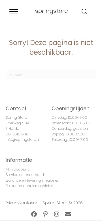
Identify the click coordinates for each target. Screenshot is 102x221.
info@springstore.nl (23, 139)
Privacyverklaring (22, 203)
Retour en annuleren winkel (29, 185)
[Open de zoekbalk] (84, 11)
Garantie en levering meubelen (33, 180)
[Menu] (13, 12)
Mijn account (17, 169)
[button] (34, 214)
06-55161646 (17, 134)
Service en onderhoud (25, 174)
